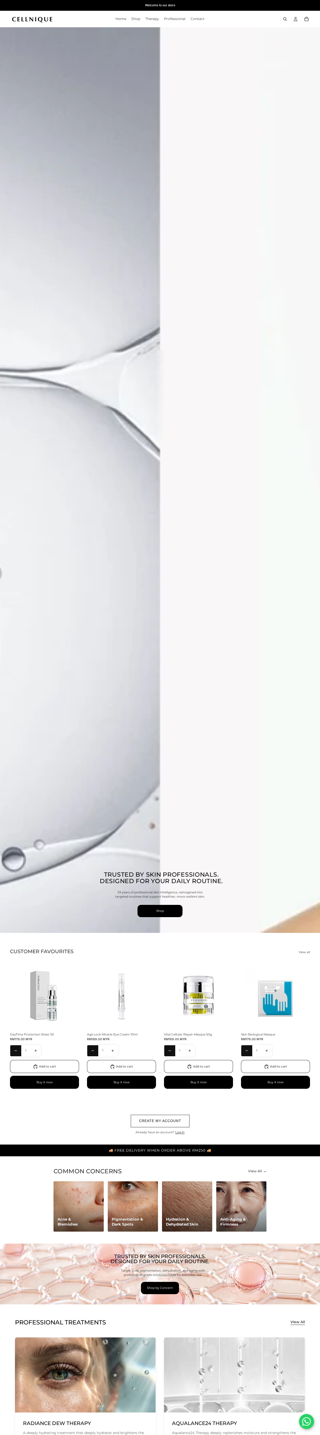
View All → (257, 1171)
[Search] (285, 19)
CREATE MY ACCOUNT (160, 1121)
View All (297, 1322)
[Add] (71, 1022)
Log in (179, 1132)
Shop (160, 911)
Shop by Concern (160, 1288)
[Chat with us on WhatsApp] (306, 1421)
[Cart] (306, 19)
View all (304, 952)
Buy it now (44, 1082)
